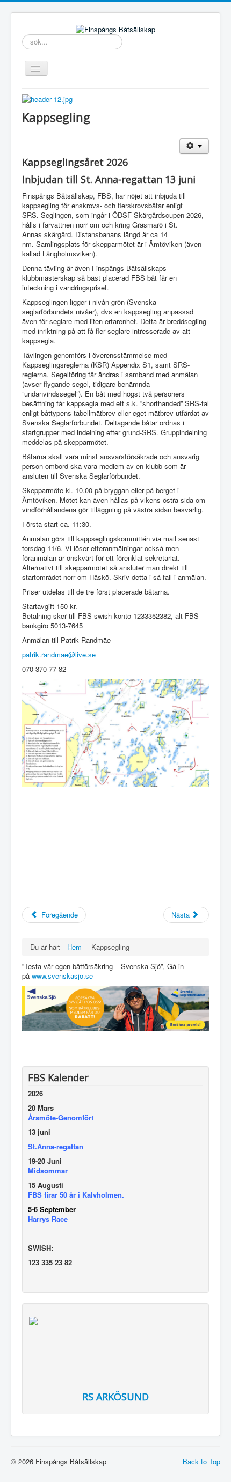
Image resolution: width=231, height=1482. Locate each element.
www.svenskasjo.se (62, 976)
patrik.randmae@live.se (59, 654)
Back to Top (201, 1461)
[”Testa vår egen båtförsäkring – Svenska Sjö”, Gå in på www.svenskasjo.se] (115, 1007)
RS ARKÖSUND (115, 1396)
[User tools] (194, 146)
